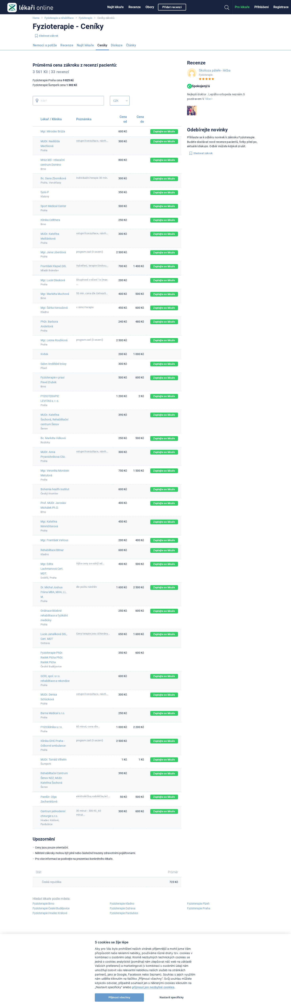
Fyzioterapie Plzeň (198, 903)
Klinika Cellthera (50, 220)
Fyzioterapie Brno (43, 903)
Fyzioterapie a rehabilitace (59, 17)
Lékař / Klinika (51, 119)
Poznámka (84, 119)
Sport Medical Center (53, 206)
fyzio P (45, 192)
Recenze (134, 7)
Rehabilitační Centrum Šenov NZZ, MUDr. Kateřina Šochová (54, 778)
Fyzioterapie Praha (198, 908)
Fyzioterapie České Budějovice (51, 908)
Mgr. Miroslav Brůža (53, 131)
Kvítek (44, 354)
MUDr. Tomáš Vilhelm (54, 759)
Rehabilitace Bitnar (52, 550)
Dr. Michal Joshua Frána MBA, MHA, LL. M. (54, 592)
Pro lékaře (242, 7)
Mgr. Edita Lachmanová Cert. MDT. (52, 568)
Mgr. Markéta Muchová (55, 293)
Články (131, 45)
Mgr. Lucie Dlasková (53, 280)
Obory (150, 7)
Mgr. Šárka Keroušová (54, 307)
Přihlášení (261, 7)
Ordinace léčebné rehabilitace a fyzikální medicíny (54, 615)
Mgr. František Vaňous (54, 540)
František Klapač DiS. (54, 266)
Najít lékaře (115, 7)
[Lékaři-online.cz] (30, 7)
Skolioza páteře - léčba (214, 70)
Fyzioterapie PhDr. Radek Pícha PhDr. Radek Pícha (52, 657)
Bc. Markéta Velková (53, 438)
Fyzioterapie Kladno (122, 903)
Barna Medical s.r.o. (53, 713)
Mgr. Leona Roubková (54, 340)
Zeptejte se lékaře (164, 131)
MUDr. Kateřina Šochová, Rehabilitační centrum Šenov (54, 419)
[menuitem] (115, 7)
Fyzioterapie (85, 17)
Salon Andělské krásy (54, 363)
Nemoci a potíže (45, 45)
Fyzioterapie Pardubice (124, 913)
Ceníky (102, 45)
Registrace (281, 7)
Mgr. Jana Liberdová (53, 252)
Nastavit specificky (172, 997)
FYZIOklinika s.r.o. (52, 727)
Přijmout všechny (119, 997)
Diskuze (117, 45)
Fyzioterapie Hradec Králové (50, 913)
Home (36, 17)
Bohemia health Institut (55, 489)
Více (208, 98)
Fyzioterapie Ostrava (122, 908)
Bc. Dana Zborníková (53, 178)
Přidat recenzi (172, 7)
